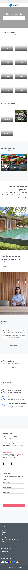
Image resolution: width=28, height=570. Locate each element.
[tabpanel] (14, 162)
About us (4, 530)
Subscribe (14, 367)
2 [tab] (11, 172)
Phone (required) (7, 487)
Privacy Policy (5, 551)
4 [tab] (15, 172)
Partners (4, 532)
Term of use (4, 553)
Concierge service (6, 537)
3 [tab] (13, 172)
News (3, 541)
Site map (4, 543)
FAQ (2, 534)
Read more (23, 201)
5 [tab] (17, 172)
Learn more (7, 463)
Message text (6, 492)
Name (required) (7, 482)
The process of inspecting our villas (10, 539)
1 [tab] (9, 172)
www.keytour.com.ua (18, 454)
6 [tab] (19, 172)
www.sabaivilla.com (7, 452)
